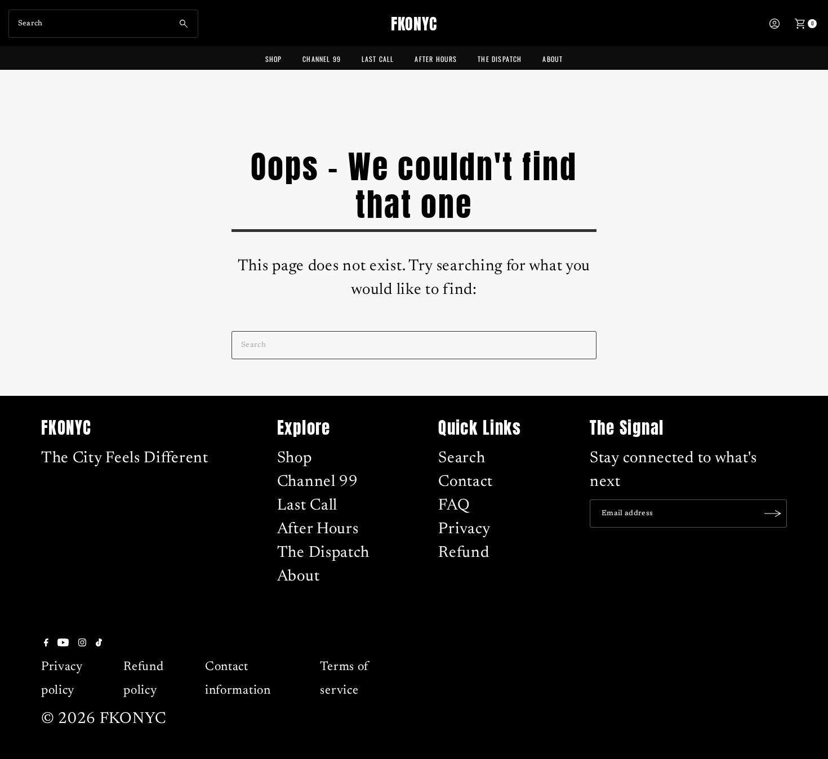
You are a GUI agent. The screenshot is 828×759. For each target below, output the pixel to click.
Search (461, 458)
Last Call (378, 59)
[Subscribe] (773, 513)
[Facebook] (46, 642)
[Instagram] (82, 642)
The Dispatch (500, 59)
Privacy (464, 529)
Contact (465, 482)
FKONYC (414, 23)
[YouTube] (63, 642)
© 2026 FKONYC (103, 719)
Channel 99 (321, 59)
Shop (273, 59)
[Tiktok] (99, 642)
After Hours (436, 59)
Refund (463, 553)
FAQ (454, 506)
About (552, 59)
